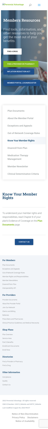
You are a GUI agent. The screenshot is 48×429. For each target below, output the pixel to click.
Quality (4, 381)
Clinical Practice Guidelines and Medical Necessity (20, 323)
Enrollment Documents (10, 346)
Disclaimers (32, 417)
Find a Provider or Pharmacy (21, 64)
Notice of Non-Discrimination (25, 414)
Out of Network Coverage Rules (13, 273)
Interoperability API (9, 288)
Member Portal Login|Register (21, 83)
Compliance (6, 377)
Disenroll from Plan (17, 148)
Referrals (5, 315)
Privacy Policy (18, 417)
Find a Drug (12, 51)
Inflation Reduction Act (18, 71)
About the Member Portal (20, 118)
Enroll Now (6, 350)
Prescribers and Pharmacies (12, 319)
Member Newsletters (10, 280)
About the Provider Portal (11, 304)
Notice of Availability (25, 421)
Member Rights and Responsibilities (15, 276)
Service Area (7, 338)
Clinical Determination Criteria (23, 174)
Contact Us (24, 242)
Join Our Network (8, 307)
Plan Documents (16, 110)
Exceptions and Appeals (20, 125)
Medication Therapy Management (18, 157)
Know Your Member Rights (21, 140)
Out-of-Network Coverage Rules (24, 133)
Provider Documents (9, 300)
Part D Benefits (7, 342)
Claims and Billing (8, 311)
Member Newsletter (18, 166)
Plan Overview (7, 334)
